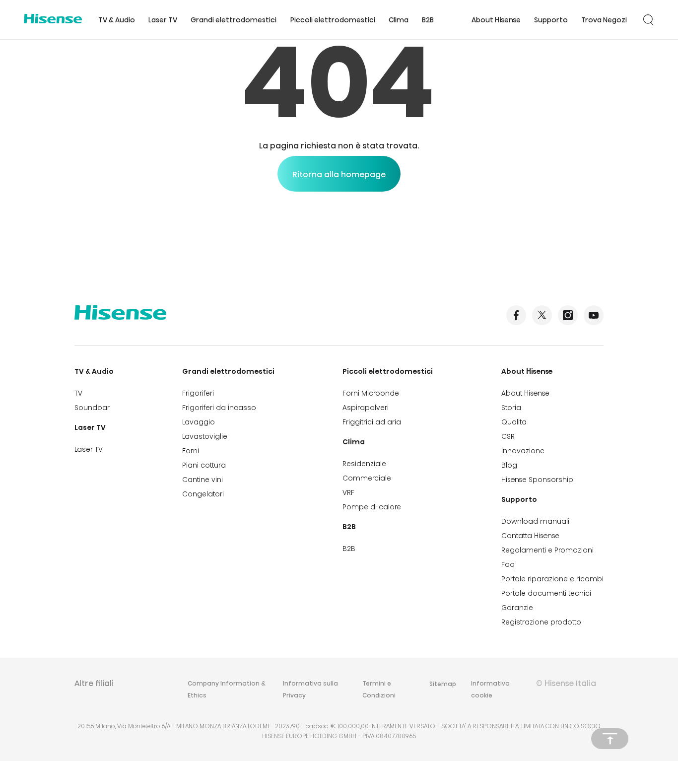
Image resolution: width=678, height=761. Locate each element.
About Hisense (496, 20)
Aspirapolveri (365, 408)
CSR (508, 436)
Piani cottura (204, 465)
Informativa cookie (490, 689)
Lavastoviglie (204, 436)
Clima (398, 20)
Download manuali (535, 521)
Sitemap (442, 684)
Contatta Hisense (530, 536)
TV (78, 393)
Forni (190, 451)
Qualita (514, 422)
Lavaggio (198, 422)
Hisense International (53, 20)
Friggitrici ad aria (371, 422)
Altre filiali (94, 683)
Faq (508, 564)
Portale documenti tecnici (546, 593)
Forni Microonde (370, 393)
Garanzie (517, 608)
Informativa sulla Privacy (310, 689)
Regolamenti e (547, 550)
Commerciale (366, 478)
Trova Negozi (604, 20)
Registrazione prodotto (541, 622)
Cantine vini (202, 479)
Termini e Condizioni (379, 689)
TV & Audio (116, 20)
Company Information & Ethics (227, 689)
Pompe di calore (371, 507)
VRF (348, 492)
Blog (509, 465)
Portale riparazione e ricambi (552, 579)
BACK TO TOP (609, 738)
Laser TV (162, 20)
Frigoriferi (198, 393)
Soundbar (92, 408)
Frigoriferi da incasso (219, 408)
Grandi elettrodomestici (233, 20)
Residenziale (364, 464)
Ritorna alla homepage (339, 174)
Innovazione (522, 451)
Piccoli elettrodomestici (332, 20)
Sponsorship (537, 479)
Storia (511, 408)
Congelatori (203, 494)
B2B (428, 20)
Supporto (551, 20)
